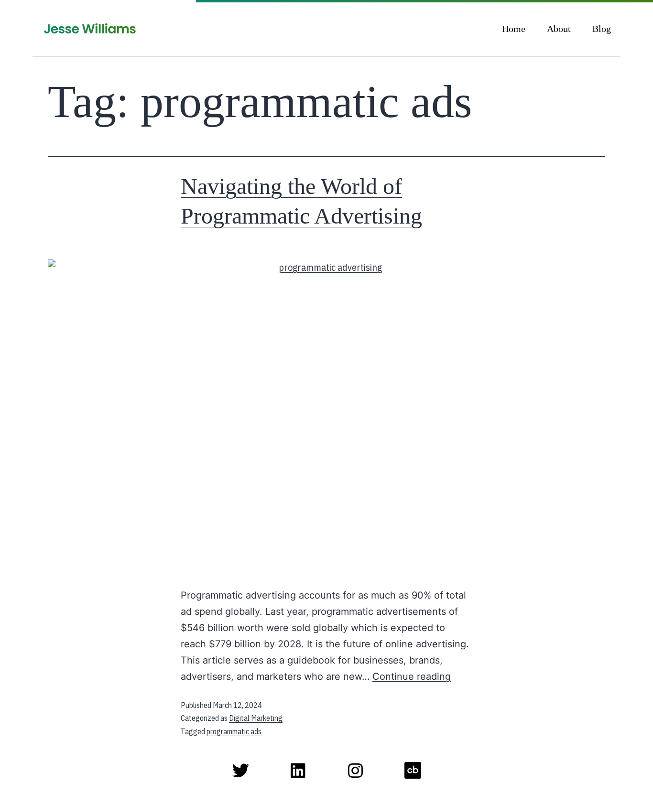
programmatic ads (234, 731)
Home (513, 28)
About (559, 28)
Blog (601, 28)
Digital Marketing (256, 718)
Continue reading (411, 676)
